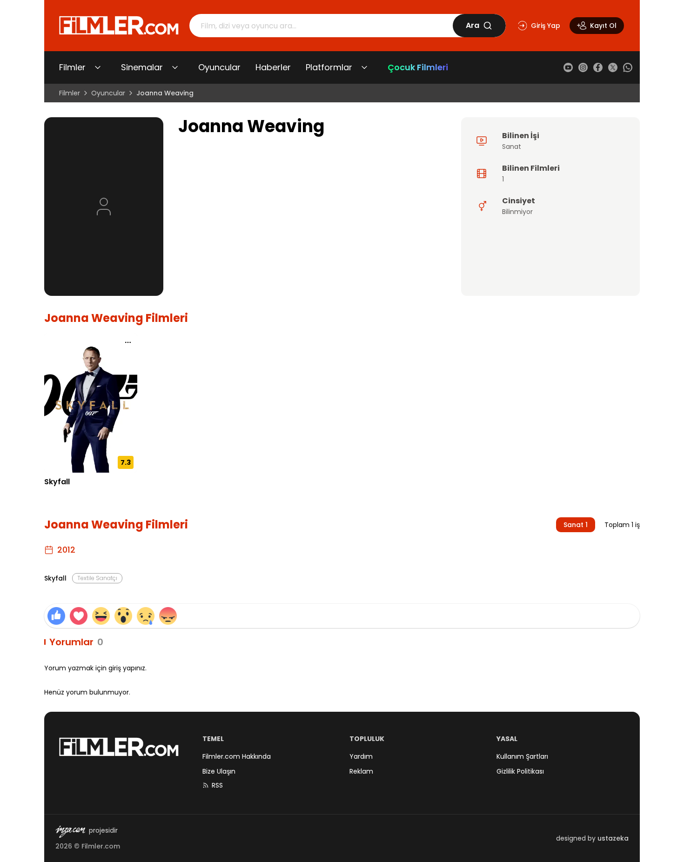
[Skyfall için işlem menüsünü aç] (128, 342)
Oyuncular (219, 67)
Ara (472, 25)
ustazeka (613, 838)
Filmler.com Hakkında (236, 756)
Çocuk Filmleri (418, 67)
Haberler (273, 67)
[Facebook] (598, 67)
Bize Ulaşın (218, 771)
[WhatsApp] (627, 67)
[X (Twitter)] (612, 67)
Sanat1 (575, 524)
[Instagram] (583, 67)
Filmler (72, 67)
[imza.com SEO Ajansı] (70, 832)
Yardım (361, 756)
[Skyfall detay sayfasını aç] (90, 403)
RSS (217, 785)
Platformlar (329, 67)
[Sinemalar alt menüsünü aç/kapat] (175, 67)
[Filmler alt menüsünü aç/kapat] (97, 67)
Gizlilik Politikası (520, 771)
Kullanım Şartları (522, 756)
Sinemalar (142, 67)
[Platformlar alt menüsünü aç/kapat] (364, 67)
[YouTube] (568, 67)
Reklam (361, 771)
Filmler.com (100, 846)
